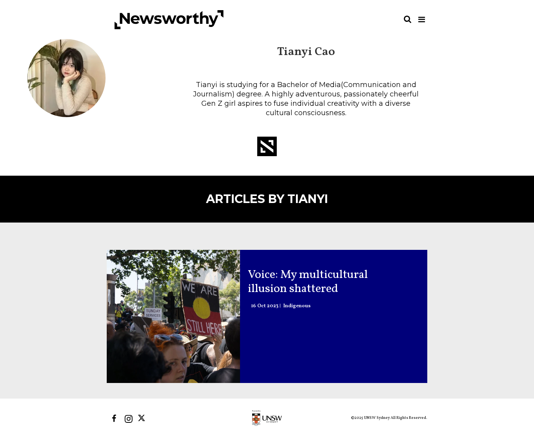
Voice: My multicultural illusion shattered (308, 282)
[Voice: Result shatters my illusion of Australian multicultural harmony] (173, 316)
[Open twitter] (143, 419)
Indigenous (297, 306)
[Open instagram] (128, 419)
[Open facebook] (114, 419)
